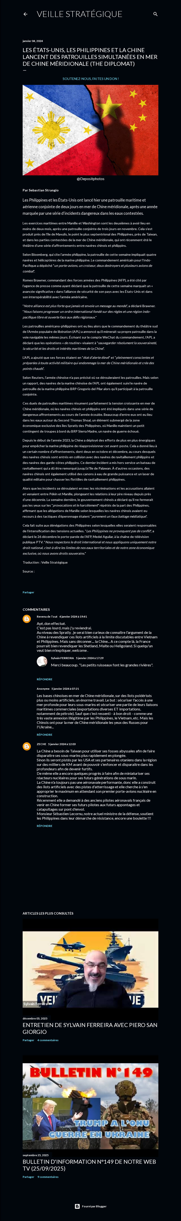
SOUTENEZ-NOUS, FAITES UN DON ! (91, 79)
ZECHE (41, 744)
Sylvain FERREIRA (62, 658)
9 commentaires (47, 1177)
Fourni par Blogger (94, 1206)
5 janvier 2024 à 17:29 (89, 658)
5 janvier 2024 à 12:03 (62, 744)
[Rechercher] (155, 13)
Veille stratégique (80, 13)
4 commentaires (47, 1040)
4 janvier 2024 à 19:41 (73, 616)
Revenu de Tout (47, 616)
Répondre (44, 679)
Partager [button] (28, 592)
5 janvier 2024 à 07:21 (65, 688)
